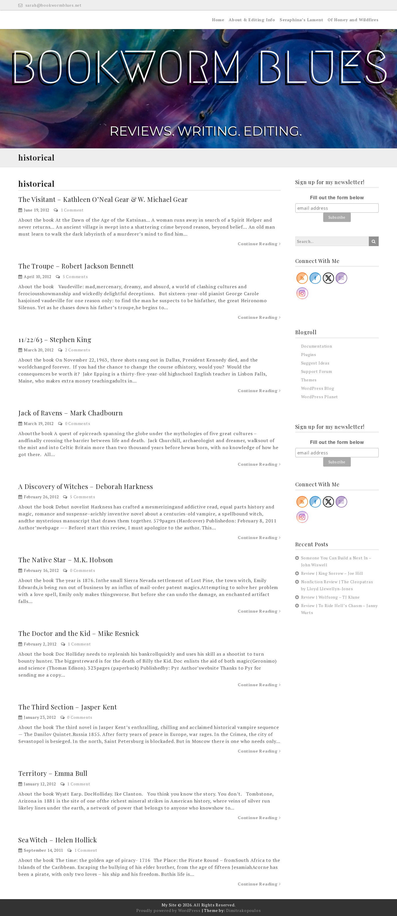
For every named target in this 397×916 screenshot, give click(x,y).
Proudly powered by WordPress (168, 910)
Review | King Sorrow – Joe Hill (332, 573)
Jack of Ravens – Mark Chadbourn (70, 412)
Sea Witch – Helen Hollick (57, 839)
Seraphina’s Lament (301, 19)
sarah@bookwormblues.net (53, 5)
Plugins (308, 354)
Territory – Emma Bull (52, 773)
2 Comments (77, 350)
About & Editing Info (252, 19)
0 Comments (77, 423)
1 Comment (72, 210)
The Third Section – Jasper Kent (67, 706)
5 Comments (75, 276)
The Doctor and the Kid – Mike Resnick (78, 633)
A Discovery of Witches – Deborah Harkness (85, 486)
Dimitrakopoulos (243, 910)
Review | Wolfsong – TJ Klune (330, 597)
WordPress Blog (317, 388)
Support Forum (316, 371)
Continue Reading (258, 243)
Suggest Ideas (315, 363)
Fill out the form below (337, 197)
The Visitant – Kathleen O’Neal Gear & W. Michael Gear (103, 199)
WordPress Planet (319, 396)
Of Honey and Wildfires (353, 19)
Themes (309, 380)
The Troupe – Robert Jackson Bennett (76, 266)
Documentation (316, 346)
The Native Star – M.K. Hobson (65, 559)
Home (218, 19)
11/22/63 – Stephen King (54, 339)
